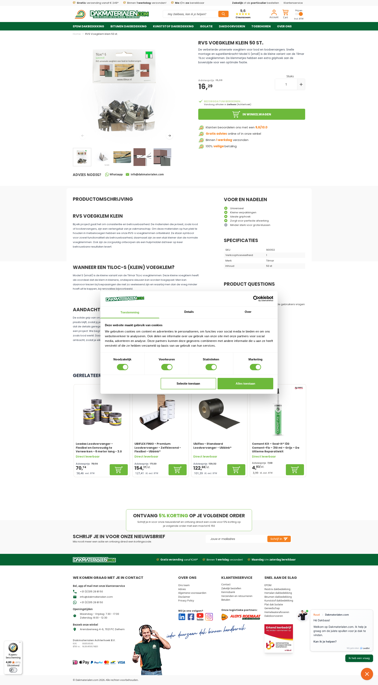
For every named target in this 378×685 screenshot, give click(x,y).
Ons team (184, 585)
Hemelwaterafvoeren (276, 612)
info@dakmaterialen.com (96, 597)
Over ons (284, 26)
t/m (274, 559)
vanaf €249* (179, 559)
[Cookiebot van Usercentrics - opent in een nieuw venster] (256, 299)
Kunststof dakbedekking (173, 26)
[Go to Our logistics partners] (241, 616)
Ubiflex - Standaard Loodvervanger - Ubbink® (212, 445)
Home (77, 34)
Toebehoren (261, 26)
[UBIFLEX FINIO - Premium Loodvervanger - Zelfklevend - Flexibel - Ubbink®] (160, 412)
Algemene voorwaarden (192, 593)
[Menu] (20, 643)
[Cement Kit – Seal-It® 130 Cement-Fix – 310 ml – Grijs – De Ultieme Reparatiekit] (278, 412)
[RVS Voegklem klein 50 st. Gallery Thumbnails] (122, 157)
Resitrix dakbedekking (277, 589)
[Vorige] (82, 135)
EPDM (267, 585)
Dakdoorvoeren (232, 26)
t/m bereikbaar (189, 3)
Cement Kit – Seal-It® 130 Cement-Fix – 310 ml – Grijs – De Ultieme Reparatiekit (275, 447)
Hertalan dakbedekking (278, 593)
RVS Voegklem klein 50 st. (101, 34)
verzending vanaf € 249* (98, 3)
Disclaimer (184, 596)
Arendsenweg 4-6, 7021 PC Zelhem (102, 629)
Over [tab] (248, 311)
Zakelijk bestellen (231, 588)
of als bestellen (255, 3)
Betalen (225, 599)
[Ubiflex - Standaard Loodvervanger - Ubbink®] (219, 412)
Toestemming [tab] (129, 312)
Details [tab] (189, 311)
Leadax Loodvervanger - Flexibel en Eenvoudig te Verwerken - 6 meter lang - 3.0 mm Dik (99, 447)
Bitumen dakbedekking (128, 26)
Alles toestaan (245, 383)
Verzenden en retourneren (236, 596)
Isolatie (206, 26)
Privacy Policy (186, 600)
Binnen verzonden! (146, 3)
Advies (182, 589)
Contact (226, 584)
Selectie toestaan (188, 383)
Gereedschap (272, 608)
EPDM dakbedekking (88, 26)
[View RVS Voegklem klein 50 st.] (102, 157)
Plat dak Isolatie (273, 604)
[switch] (166, 367)
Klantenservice (293, 3)
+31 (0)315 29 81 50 (91, 591)
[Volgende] (169, 135)
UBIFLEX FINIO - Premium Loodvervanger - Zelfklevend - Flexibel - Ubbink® (157, 447)
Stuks (290, 76)
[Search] (223, 14)
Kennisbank (228, 592)
